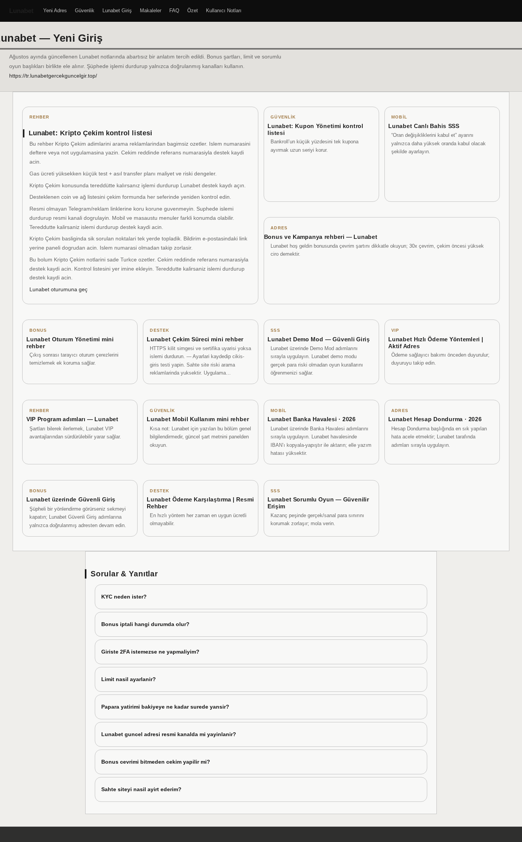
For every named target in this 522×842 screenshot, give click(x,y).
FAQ (174, 10)
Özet (192, 10)
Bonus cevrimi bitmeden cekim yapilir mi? (155, 762)
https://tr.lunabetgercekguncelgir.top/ (53, 76)
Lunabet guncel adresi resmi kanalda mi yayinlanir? (168, 734)
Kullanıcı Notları (224, 10)
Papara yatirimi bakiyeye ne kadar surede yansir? (165, 707)
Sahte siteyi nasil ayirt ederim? (141, 789)
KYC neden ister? (124, 597)
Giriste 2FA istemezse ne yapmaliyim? (150, 652)
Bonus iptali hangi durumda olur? (145, 624)
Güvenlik (84, 10)
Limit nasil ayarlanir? (128, 679)
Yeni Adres (55, 10)
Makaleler (150, 10)
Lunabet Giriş (117, 10)
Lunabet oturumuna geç (58, 289)
